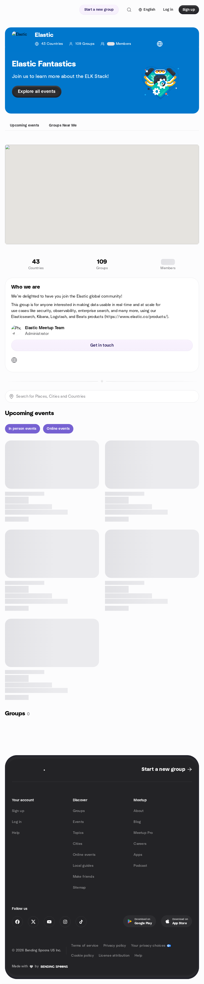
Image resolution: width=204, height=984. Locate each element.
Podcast (140, 865)
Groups (79, 811)
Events (78, 822)
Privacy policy (114, 945)
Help (16, 833)
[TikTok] (81, 921)
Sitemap (79, 887)
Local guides (83, 865)
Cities (78, 844)
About (139, 811)
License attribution (114, 955)
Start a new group (163, 769)
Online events (84, 855)
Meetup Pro (143, 833)
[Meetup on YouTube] (49, 921)
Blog (137, 822)
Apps (138, 855)
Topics (78, 833)
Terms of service (84, 945)
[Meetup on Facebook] (17, 921)
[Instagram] (65, 921)
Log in (17, 822)
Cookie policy (82, 955)
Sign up (18, 811)
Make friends (83, 876)
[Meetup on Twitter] (33, 921)
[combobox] (102, 396)
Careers (140, 844)
